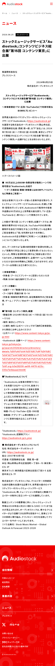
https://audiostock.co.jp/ (20, 452)
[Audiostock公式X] (4, 625)
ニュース (15, 13)
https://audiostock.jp (39, 121)
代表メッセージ (8, 578)
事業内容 (7, 596)
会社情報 (7, 569)
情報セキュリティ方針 (11, 642)
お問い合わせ (7, 633)
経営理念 (6, 582)
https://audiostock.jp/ (29, 431)
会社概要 (6, 587)
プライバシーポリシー (11, 638)
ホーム (4, 13)
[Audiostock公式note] (14, 625)
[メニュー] (51, 3)
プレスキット (7, 616)
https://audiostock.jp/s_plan (17, 438)
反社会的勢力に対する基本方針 (15, 646)
